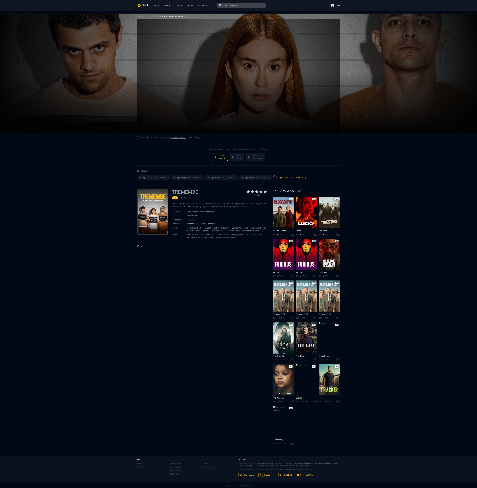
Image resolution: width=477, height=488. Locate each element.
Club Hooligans (279, 439)
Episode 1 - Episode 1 (154, 178)
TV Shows (202, 5)
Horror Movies (175, 467)
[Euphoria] (306, 379)
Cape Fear (323, 272)
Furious (276, 272)
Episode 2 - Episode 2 (189, 178)
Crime (196, 215)
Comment (195, 137)
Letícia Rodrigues (224, 228)
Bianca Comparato (240, 228)
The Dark (300, 356)
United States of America (203, 212)
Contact (206, 464)
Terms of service (210, 467)
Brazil (189, 212)
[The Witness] (283, 379)
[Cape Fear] (329, 254)
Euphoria (299, 398)
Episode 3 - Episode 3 (223, 178)
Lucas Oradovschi (222, 230)
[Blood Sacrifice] (283, 212)
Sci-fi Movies (175, 470)
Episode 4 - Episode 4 (257, 178)
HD (175, 198)
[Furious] (283, 254)
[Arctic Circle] (329, 338)
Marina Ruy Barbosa (195, 228)
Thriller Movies (176, 474)
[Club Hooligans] (283, 421)
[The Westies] (329, 212)
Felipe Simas (254, 228)
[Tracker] (329, 379)
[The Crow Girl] (283, 338)
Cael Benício (253, 230)
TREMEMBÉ (185, 192)
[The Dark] (306, 338)
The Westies (324, 231)
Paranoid (211, 224)
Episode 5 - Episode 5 (291, 178)
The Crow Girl (279, 356)
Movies (190, 5)
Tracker (322, 398)
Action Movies (175, 464)
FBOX (240, 463)
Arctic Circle (324, 356)
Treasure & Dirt (279, 314)
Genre (167, 5)
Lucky (298, 231)
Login (338, 5)
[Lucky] (306, 212)
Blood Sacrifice (279, 231)
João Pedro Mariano (239, 230)
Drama (190, 215)
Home (156, 5)
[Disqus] (203, 284)
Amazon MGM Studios (196, 224)
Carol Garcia (210, 228)
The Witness (278, 398)
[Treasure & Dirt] (283, 296)
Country (178, 5)
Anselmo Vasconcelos (204, 230)
